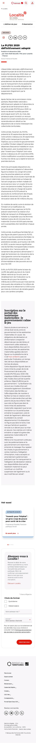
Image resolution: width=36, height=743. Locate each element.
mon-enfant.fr (14, 357)
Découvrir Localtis (14, 583)
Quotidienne (12, 601)
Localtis (5, 8)
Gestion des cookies (25, 729)
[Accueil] (17, 3)
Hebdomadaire (13, 606)
